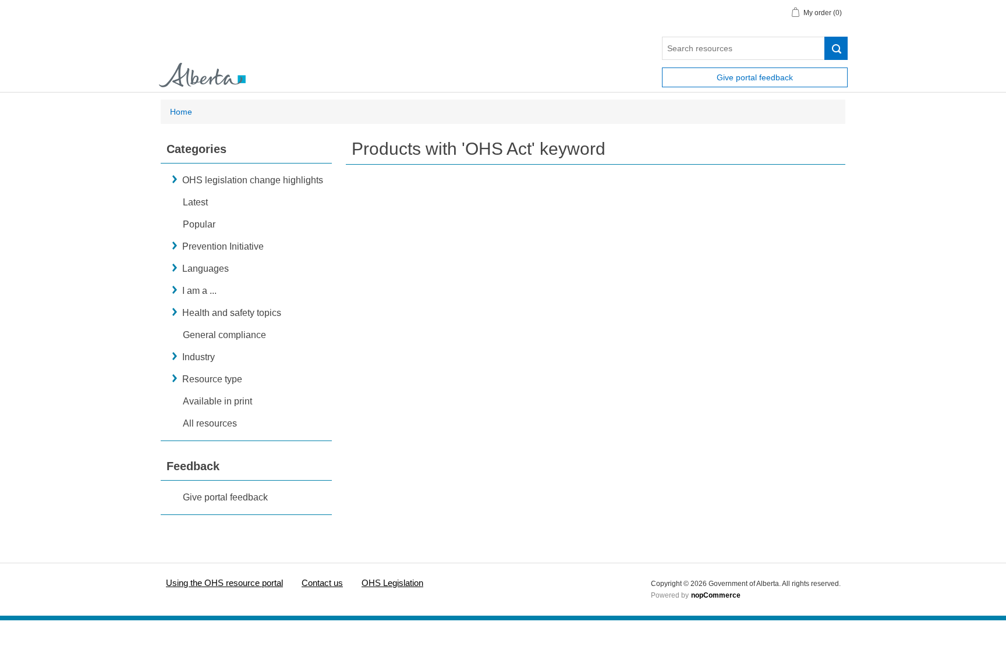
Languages (205, 269)
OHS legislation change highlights (252, 180)
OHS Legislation (392, 583)
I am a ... (199, 291)
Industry (198, 357)
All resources (210, 423)
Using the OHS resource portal (224, 583)
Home (181, 111)
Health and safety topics (231, 313)
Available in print (217, 401)
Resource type (212, 379)
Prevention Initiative (223, 246)
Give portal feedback (755, 77)
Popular (199, 224)
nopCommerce (716, 595)
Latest (195, 202)
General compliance (224, 335)
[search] (836, 48)
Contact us (322, 583)
